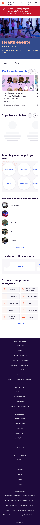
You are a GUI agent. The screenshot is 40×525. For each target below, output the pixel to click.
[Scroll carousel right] (35, 71)
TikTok (20, 484)
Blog (12, 500)
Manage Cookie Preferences (27, 515)
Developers (23, 505)
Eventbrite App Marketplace (20, 365)
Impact (7, 505)
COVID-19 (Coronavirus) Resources (20, 380)
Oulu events (20, 433)
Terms (6, 510)
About (7, 500)
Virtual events (20, 448)
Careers (24, 500)
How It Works (20, 345)
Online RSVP (20, 401)
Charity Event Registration (20, 406)
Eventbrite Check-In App (20, 360)
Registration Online (20, 397)
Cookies (31, 510)
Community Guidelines (20, 370)
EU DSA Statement (9, 515)
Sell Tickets (20, 392)
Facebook (20, 469)
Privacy (13, 510)
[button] (6, 63)
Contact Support (20, 460)
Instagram (20, 479)
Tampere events (20, 423)
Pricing (20, 350)
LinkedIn (20, 474)
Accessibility (22, 510)
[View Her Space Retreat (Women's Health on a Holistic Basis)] (18, 83)
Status (31, 505)
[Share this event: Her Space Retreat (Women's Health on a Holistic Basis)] (31, 88)
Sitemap (20, 375)
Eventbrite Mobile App (20, 355)
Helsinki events (20, 418)
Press (31, 500)
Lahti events (20, 443)
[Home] (3, 3)
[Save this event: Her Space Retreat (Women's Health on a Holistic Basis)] (26, 88)
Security (14, 505)
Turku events (20, 428)
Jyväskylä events (20, 438)
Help (18, 500)
